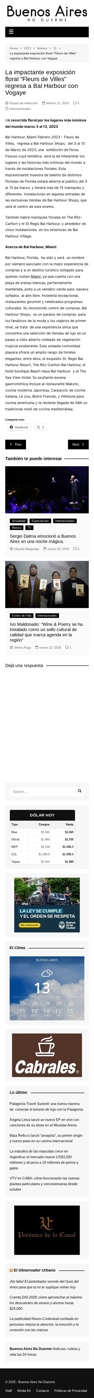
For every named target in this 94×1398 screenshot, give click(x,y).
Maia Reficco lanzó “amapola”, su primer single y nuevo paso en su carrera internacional (46, 1138)
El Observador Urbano (35, 1270)
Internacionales (20, 108)
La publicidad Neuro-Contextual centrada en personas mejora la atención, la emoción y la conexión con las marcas (44, 1324)
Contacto (42, 1391)
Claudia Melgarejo (26, 549)
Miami (36, 276)
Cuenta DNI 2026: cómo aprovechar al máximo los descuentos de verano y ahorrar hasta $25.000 (46, 1302)
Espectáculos (40, 521)
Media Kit (24, 1391)
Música (16, 527)
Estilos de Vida (21, 615)
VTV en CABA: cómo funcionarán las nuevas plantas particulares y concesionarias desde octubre (44, 1183)
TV (29, 527)
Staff (8, 1391)
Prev (18, 444)
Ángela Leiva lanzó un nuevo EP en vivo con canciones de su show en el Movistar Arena (44, 1122)
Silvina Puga (22, 647)
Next (75, 444)
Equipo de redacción (23, 103)
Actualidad (18, 521)
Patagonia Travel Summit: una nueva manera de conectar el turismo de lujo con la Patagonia (46, 1106)
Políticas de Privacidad (70, 1391)
